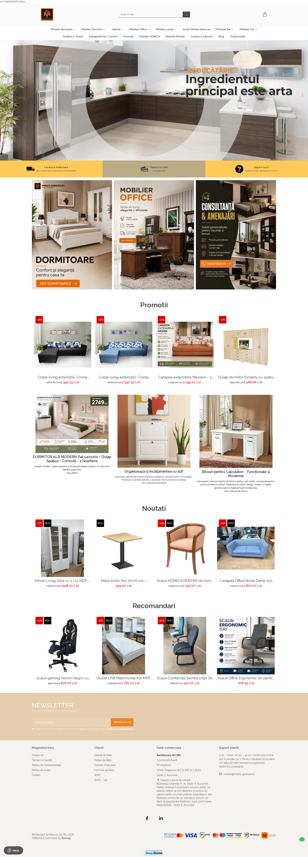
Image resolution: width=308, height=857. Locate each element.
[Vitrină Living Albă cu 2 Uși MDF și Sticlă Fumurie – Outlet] (62, 548)
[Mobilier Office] (154, 234)
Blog (221, 36)
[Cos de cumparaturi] (264, 14)
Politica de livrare (41, 770)
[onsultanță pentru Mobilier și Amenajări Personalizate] (236, 234)
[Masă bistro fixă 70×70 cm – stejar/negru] (123, 548)
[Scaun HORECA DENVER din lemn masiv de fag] (185, 548)
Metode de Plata (103, 755)
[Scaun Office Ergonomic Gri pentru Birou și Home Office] (246, 645)
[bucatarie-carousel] (154, 100)
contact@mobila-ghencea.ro (238, 774)
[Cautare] (186, 14)
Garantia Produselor (105, 765)
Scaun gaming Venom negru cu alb (63, 678)
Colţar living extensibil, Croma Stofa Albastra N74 (123, 377)
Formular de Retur (104, 770)
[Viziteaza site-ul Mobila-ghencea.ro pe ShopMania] (154, 852)
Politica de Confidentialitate (120, 729)
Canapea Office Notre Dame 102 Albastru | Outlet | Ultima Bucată (246, 581)
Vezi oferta (72, 473)
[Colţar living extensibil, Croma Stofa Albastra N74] (123, 344)
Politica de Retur (103, 760)
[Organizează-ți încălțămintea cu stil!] (154, 431)
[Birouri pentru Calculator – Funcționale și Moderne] (236, 431)
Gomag (66, 838)
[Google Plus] (154, 818)
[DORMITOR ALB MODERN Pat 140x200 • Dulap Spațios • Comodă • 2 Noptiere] (72, 424)
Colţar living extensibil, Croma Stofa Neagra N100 (62, 377)
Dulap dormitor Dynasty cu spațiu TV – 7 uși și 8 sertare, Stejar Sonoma (246, 377)
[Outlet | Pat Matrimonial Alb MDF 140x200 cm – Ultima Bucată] (123, 645)
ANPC (97, 775)
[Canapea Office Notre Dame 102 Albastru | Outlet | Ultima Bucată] (246, 548)
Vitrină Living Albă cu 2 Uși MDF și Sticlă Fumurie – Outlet (62, 581)
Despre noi (38, 755)
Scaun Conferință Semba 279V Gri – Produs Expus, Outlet (184, 678)
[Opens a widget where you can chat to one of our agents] (13, 850)
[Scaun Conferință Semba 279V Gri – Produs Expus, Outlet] (185, 645)
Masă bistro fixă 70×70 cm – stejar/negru (123, 581)
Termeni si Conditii (42, 760)
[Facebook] (147, 818)
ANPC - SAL (101, 780)
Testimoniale (237, 36)
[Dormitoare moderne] (72, 234)
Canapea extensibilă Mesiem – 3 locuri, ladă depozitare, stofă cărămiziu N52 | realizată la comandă (184, 377)
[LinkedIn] (161, 818)
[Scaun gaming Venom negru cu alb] (62, 645)
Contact (36, 775)
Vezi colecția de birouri (236, 491)
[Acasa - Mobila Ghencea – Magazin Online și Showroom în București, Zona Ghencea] (58, 14)
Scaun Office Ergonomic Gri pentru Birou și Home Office (245, 678)
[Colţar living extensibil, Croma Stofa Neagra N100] (62, 344)
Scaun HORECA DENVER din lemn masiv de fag (185, 581)
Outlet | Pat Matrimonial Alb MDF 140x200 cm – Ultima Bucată (124, 678)
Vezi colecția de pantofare (154, 483)
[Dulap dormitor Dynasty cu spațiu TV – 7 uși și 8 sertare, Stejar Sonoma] (246, 344)
